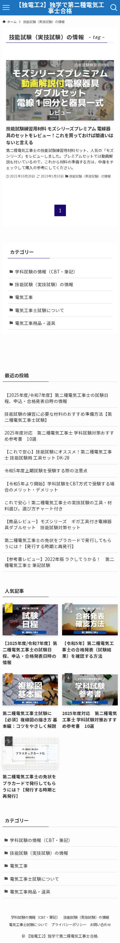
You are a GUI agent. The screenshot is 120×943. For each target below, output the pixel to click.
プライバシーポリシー (68, 924)
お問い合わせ (100, 924)
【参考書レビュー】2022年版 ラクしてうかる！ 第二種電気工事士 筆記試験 (59, 562)
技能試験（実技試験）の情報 (44, 284)
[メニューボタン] (6, 7)
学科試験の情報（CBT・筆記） (46, 271)
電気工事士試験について (39, 310)
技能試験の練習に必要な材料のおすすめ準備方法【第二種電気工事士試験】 (58, 417)
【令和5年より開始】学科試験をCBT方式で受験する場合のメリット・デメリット (59, 486)
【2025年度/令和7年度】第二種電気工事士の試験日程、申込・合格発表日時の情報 (56, 398)
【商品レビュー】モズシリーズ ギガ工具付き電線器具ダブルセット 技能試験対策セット (58, 524)
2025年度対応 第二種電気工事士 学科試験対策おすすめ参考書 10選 (59, 435)
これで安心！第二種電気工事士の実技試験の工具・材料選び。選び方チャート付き (58, 505)
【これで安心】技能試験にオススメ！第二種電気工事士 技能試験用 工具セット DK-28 (58, 454)
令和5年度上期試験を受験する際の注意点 (46, 470)
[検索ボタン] (114, 7)
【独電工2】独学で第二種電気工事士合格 (60, 8)
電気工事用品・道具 (35, 323)
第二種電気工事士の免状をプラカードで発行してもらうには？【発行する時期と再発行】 (58, 543)
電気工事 (24, 297)
